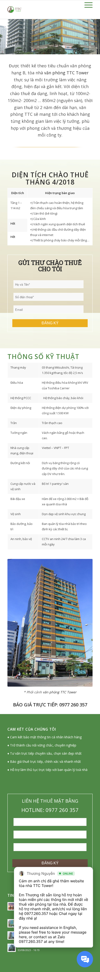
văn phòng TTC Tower (66, 72)
